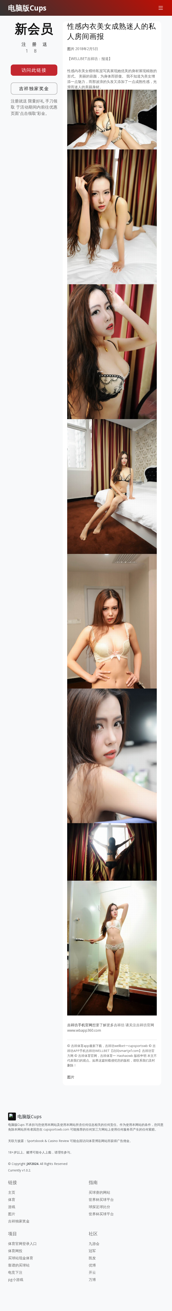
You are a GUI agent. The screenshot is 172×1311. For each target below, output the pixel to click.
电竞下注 (15, 1272)
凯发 (92, 1257)
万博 (92, 1279)
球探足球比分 (99, 1206)
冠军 (92, 1250)
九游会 (94, 1243)
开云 (92, 1272)
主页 (11, 1192)
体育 (11, 1199)
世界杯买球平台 (101, 1199)
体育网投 (15, 1250)
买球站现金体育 (20, 1257)
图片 (70, 48)
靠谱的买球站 (19, 1265)
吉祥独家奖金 (34, 88)
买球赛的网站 (99, 1192)
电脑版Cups (27, 8)
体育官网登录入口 (22, 1243)
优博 (92, 1265)
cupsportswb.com (56, 1129)
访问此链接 (34, 70)
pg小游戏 (15, 1279)
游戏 (11, 1206)
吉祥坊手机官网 (79, 1024)
